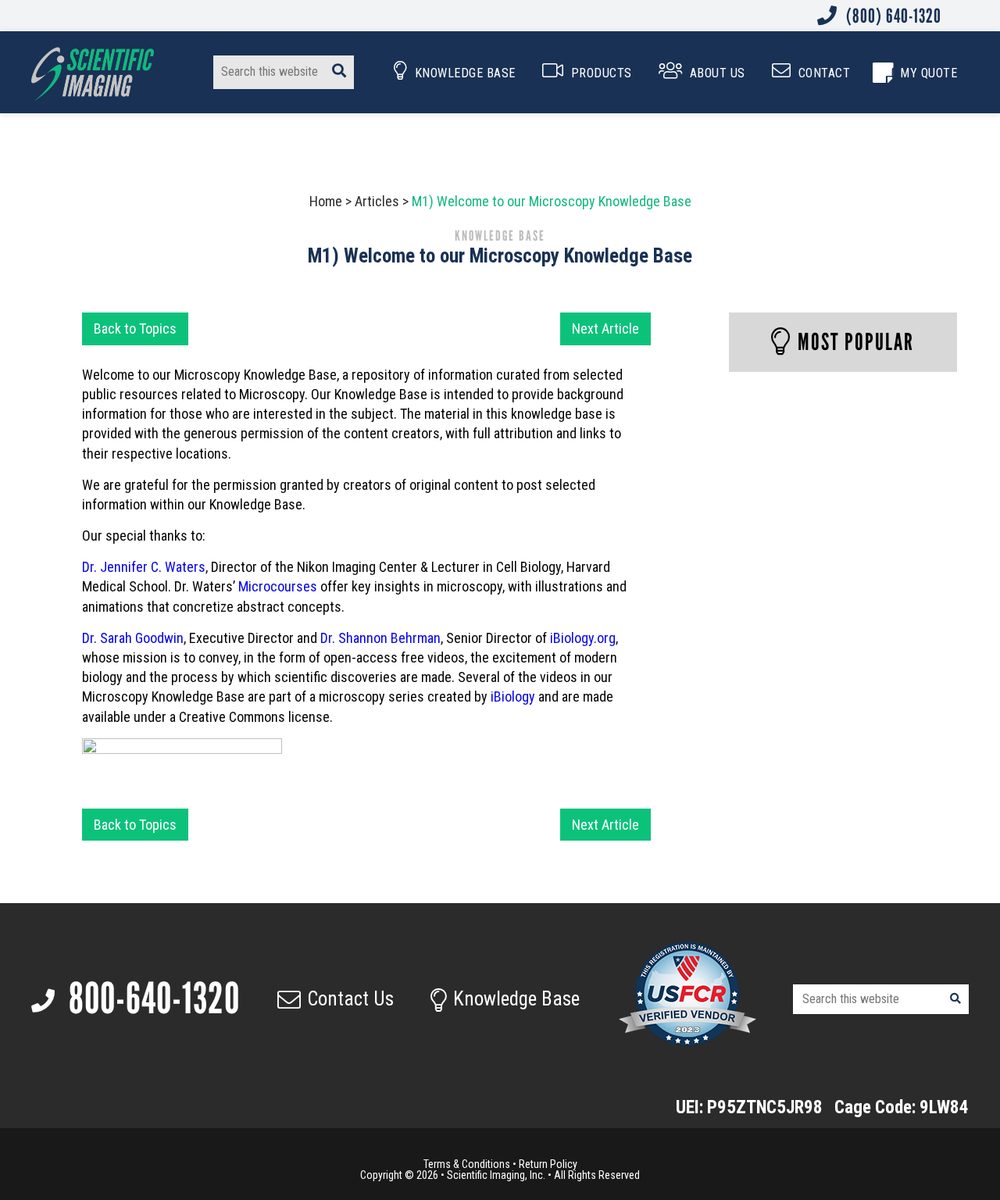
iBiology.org (583, 638)
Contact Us (350, 999)
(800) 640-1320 (891, 15)
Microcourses (277, 586)
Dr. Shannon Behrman (380, 638)
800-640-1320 (151, 998)
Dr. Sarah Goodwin (133, 638)
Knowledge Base (516, 999)
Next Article (605, 328)
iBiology (513, 696)
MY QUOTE (928, 73)
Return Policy (548, 1164)
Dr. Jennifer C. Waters (143, 567)
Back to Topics (135, 328)
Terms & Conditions (466, 1164)
